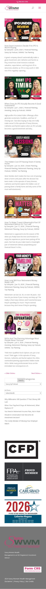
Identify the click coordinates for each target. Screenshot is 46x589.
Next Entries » (36, 373)
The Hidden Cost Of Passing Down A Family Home (23, 163)
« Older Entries (10, 373)
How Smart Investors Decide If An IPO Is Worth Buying (21, 47)
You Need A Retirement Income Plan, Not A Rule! (22, 411)
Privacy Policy (19, 581)
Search (20, 380)
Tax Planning (29, 52)
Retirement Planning (25, 168)
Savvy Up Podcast (11, 52)
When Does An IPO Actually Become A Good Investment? (23, 104)
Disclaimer (8, 581)
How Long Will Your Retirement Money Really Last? (21, 281)
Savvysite (10, 50)
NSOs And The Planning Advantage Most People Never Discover (22, 339)
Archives (8, 390)
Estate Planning (31, 166)
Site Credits (30, 581)
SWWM (21, 52)
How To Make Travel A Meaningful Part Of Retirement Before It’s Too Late (22, 223)
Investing (8, 110)
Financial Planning (30, 50)
